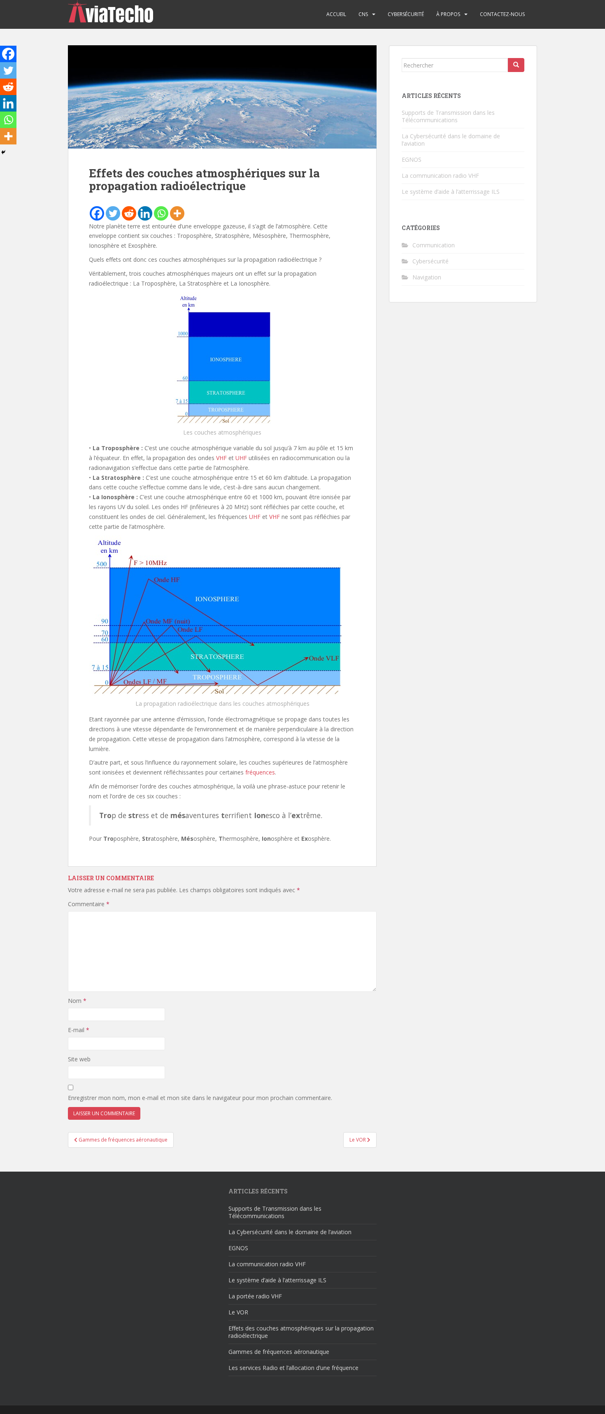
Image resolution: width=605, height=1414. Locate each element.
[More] (177, 213)
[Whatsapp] (161, 213)
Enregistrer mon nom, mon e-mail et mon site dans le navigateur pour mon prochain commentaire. (200, 1098)
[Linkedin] (145, 213)
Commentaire (88, 904)
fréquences (260, 772)
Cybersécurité (406, 14)
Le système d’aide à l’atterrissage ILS (451, 191)
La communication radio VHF (440, 175)
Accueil (336, 14)
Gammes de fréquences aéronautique (278, 1352)
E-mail (78, 1030)
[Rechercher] (516, 65)
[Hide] (3, 152)
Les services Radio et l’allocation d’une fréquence (293, 1368)
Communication (433, 245)
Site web (79, 1059)
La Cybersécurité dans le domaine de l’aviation (451, 139)
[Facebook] (97, 213)
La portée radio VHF (255, 1296)
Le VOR (238, 1312)
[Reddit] (129, 213)
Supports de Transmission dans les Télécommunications (448, 116)
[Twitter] (113, 213)
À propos (448, 14)
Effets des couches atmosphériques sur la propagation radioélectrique (301, 1332)
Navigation (426, 277)
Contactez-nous (502, 14)
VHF (221, 458)
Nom (77, 1001)
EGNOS (411, 159)
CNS (363, 14)
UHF (241, 458)
